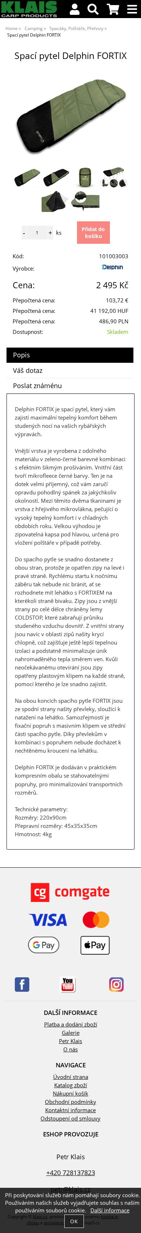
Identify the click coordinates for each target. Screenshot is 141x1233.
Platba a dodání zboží (70, 1024)
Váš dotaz (27, 370)
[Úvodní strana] (29, 16)
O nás (70, 1049)
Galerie (71, 1033)
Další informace (109, 1210)
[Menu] (132, 9)
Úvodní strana (70, 1077)
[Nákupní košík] (113, 11)
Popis (21, 354)
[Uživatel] (75, 11)
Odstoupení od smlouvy (70, 1118)
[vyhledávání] (93, 11)
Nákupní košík (70, 1093)
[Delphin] (113, 270)
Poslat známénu (37, 385)
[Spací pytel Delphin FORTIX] (70, 114)
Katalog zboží (70, 1085)
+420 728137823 (70, 1172)
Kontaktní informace (70, 1110)
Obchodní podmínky (70, 1102)
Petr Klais (70, 1041)
